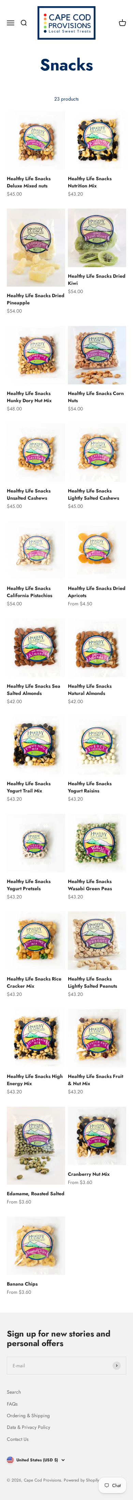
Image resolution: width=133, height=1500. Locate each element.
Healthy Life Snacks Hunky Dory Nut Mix (29, 397)
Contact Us (18, 1439)
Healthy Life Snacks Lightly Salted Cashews (93, 494)
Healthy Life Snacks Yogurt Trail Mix (28, 787)
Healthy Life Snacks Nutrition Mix (90, 182)
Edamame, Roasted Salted (35, 1193)
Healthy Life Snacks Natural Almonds (90, 690)
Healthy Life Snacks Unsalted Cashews (28, 494)
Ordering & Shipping (28, 1415)
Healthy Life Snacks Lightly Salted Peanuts (92, 982)
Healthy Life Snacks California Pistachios (29, 592)
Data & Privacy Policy (28, 1427)
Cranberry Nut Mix (88, 1174)
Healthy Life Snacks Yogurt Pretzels (28, 885)
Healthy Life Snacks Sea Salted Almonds (33, 690)
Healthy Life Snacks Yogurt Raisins (90, 787)
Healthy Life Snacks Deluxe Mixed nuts (28, 182)
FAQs (12, 1403)
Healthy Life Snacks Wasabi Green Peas (90, 885)
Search (14, 1392)
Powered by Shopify (81, 1480)
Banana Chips (22, 1283)
